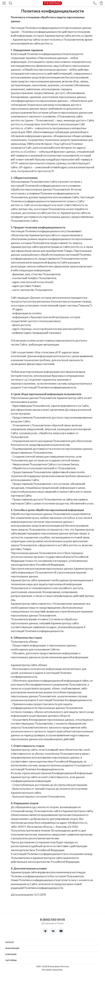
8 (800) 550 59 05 (52, 919)
